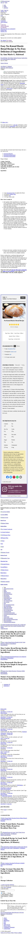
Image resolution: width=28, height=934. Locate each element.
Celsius (23, 365)
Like (2, 711)
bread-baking (7, 596)
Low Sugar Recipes (5, 59)
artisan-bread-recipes (8, 588)
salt (10, 195)
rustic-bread (6, 616)
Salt (1, 549)
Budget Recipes (17, 58)
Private (9, 893)
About (5, 918)
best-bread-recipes (8, 594)
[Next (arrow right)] (2, 812)
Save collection (4, 896)
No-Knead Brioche (8, 153)
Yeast (2, 543)
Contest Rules (7, 928)
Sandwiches (24, 58)
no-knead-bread (7, 611)
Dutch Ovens (3, 520)
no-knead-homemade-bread (10, 614)
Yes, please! (3, 40)
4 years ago (9, 711)
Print (23, 297)
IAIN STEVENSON (6, 789)
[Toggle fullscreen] (2, 811)
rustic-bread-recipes (8, 618)
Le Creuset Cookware (5, 532)
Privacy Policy (7, 926)
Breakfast (3, 820)
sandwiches (12, 126)
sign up (2, 2)
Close (11, 894)
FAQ (5, 922)
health (5, 6)
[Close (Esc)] (1, 811)
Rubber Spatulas (4, 584)
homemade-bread (8, 608)
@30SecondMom (14, 490)
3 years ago (9, 793)
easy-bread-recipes (8, 600)
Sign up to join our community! (8, 28)
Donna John (3, 709)
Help (5, 923)
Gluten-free (13, 59)
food (5, 5)
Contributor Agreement (9, 927)
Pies (2, 865)
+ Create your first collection (7, 884)
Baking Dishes (4, 526)
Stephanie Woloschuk (6, 718)
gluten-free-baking (8, 607)
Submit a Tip (4, 11)
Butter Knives (3, 572)
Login (2, 10)
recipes (5, 615)
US (15, 346)
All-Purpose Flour (4, 537)
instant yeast (13, 194)
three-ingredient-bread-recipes (11, 619)
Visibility (3, 891)
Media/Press (6, 920)
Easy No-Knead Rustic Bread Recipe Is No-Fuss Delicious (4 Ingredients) (12, 913)
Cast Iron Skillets (4, 514)
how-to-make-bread (8, 610)
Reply (4, 711)
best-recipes (6, 595)
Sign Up (6, 10)
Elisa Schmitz (4, 713)
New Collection (7, 887)
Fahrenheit (17, 365)
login (6, 2)
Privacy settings (18, 932)
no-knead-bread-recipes (9, 612)
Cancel (10, 896)
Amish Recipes (4, 628)
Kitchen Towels (4, 555)
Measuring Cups (4, 561)
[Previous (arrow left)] (1, 812)
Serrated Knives (4, 567)
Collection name (4, 888)
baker (5, 590)
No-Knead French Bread (9, 156)
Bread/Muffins (4, 58)
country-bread (7, 599)
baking (5, 591)
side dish (15, 125)
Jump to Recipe (4, 63)
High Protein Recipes (6, 835)
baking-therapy (7, 592)
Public (4, 893)
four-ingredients (7, 606)
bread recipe (9, 88)
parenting (6, 7)
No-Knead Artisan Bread (9, 155)
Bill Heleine (3, 778)
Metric (18, 346)
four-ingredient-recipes (9, 604)
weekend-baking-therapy (9, 622)
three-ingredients (7, 620)
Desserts (3, 849)
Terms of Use (7, 924)
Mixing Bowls (3, 578)
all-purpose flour (11, 193)
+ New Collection (5, 894)
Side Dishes (10, 58)
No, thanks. (9, 40)
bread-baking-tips (8, 598)
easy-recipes (6, 602)
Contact (5, 919)
